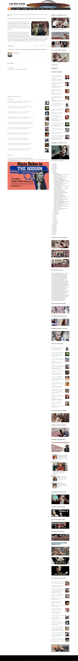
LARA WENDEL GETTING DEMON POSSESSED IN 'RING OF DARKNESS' (57, 84)
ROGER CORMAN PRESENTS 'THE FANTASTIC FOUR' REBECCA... (59, 180)
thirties (65, 542)
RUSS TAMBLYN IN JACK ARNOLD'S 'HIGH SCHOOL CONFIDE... (61, 175)
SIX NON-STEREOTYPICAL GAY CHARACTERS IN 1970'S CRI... (59, 191)
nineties (56, 542)
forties (59, 542)
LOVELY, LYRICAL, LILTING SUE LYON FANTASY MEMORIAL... (60, 177)
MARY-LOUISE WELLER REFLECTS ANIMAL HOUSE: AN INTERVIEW (20, 122)
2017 (53, 225)
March (55, 220)
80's (30, 8)
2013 (53, 230)
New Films (18, 8)
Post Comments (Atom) (17, 96)
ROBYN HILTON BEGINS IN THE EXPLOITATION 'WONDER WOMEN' (20, 101)
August (55, 214)
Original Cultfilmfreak (56, 476)
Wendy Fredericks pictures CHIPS (59, 471)
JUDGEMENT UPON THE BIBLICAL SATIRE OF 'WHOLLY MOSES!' (61, 182)
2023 (53, 167)
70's (34, 8)
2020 (53, 171)
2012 (53, 231)
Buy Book (52, 8)
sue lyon (58, 544)
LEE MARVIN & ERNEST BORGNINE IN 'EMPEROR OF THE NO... (60, 193)
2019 (53, 172)
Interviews (25, 8)
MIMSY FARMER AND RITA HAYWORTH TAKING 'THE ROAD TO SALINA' (57, 383)
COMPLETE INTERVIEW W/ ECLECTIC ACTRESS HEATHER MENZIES (57, 403)
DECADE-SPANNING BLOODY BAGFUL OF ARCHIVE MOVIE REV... (61, 204)
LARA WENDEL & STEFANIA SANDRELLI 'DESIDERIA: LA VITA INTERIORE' (57, 77)
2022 (53, 168)
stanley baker (54, 544)
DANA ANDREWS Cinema (57, 482)
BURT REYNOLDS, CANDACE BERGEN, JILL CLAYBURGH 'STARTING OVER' (56, 610)
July (54, 215)
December (55, 173)
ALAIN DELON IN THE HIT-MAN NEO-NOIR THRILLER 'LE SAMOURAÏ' (20, 158)
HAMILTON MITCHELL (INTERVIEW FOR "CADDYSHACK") (18, 138)
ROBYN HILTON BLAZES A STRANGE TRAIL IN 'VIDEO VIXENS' (19, 132)
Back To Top (48, 659)
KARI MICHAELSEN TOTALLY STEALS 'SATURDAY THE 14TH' (19, 111)
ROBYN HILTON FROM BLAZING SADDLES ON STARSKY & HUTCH (20, 143)
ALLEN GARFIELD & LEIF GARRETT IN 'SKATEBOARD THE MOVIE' (20, 106)
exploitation (34, 14)
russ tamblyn (41, 49)
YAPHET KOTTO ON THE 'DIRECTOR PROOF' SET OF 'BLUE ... (60, 209)
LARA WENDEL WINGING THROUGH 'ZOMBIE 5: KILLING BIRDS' (57, 91)
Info (13, 8)
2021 (53, 169)
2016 (53, 226)
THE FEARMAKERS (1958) (62, 483)
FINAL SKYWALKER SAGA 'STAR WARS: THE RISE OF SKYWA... (60, 189)
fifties (37, 14)
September (56, 213)
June (54, 216)
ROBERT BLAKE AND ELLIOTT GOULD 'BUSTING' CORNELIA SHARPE (21, 117)
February (55, 221)
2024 (53, 166)
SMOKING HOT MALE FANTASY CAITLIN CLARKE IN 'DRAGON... (61, 198)
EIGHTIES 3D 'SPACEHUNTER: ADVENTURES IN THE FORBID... (59, 195)
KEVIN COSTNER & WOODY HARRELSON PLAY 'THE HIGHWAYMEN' (61, 202)
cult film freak (17, 3)
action (29, 14)
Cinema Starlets (55, 461)
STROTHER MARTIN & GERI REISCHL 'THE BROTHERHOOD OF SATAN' (57, 130)
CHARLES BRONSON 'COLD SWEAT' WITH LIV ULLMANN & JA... (61, 186)
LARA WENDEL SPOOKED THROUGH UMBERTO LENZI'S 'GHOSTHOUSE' (57, 117)
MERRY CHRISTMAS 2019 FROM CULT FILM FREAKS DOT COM (60, 184)
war (62, 542)
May (54, 218)
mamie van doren (44, 14)
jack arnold (39, 14)
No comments (24, 14)
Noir (42, 8)
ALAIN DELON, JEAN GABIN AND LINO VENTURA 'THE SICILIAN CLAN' (57, 110)
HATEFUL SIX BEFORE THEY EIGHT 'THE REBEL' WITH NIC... (60, 207)
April (54, 219)
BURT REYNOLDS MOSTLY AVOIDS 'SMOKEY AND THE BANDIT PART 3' (58, 583)
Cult (38, 8)
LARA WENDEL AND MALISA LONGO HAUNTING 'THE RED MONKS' (57, 98)
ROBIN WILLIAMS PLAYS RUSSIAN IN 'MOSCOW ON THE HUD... (60, 200)
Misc (47, 8)
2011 (53, 232)
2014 (53, 229)
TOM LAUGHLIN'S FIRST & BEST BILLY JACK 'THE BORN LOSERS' (20, 148)
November (55, 210)
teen (11, 15)
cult (31, 14)
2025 (53, 164)
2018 (53, 224)
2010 (53, 234)
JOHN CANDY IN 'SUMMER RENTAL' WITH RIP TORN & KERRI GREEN (20, 127)
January (55, 223)
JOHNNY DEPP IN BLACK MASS (57, 103)
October (55, 211)
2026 (53, 163)
